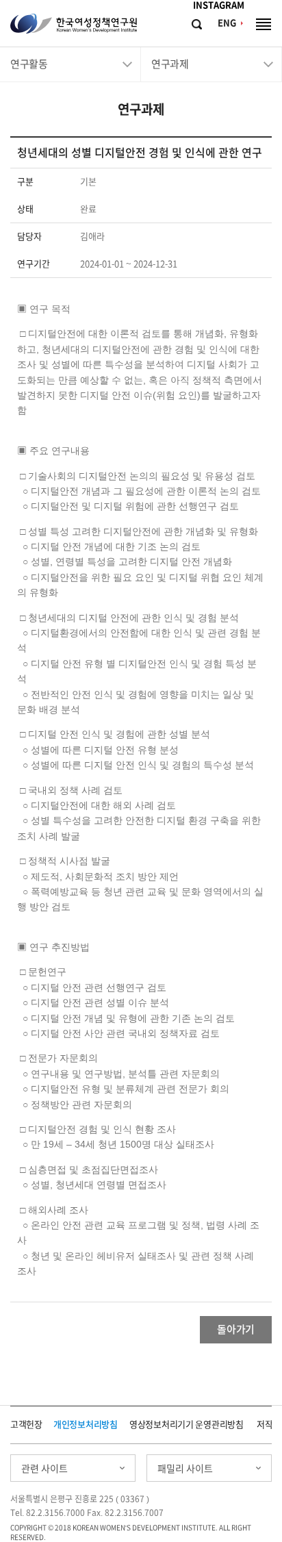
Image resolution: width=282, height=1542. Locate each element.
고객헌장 (26, 1424)
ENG (227, 22)
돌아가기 (236, 1329)
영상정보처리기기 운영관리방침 (186, 1424)
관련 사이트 (44, 1469)
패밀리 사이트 (185, 1469)
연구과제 (169, 64)
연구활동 (28, 64)
